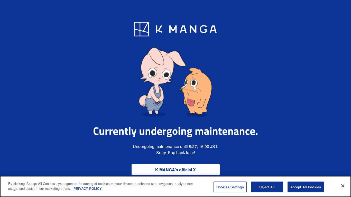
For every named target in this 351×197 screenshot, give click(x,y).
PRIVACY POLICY (87, 188)
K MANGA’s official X (175, 170)
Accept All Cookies (305, 186)
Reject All (267, 186)
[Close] (342, 185)
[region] (175, 186)
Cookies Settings (230, 186)
